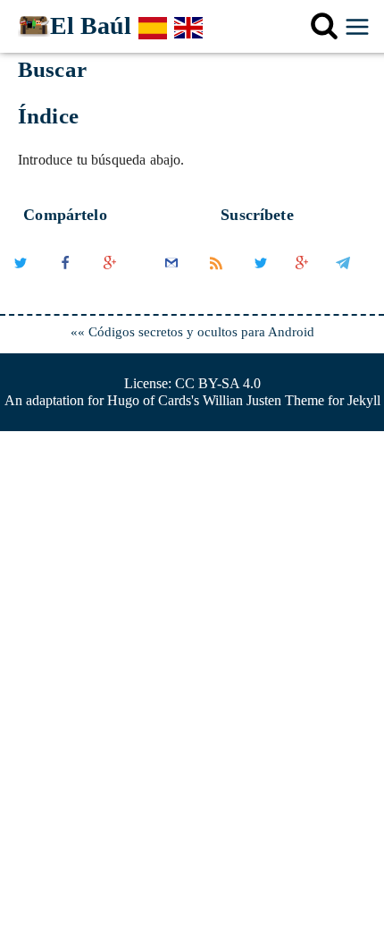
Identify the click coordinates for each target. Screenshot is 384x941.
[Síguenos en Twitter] (260, 278)
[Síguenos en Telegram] (342, 278)
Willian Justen (242, 400)
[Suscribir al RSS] (218, 278)
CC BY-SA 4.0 (218, 383)
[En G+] (109, 278)
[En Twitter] (22, 278)
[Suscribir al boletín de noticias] (173, 278)
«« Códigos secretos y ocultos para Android (192, 332)
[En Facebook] (67, 278)
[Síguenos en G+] (301, 278)
